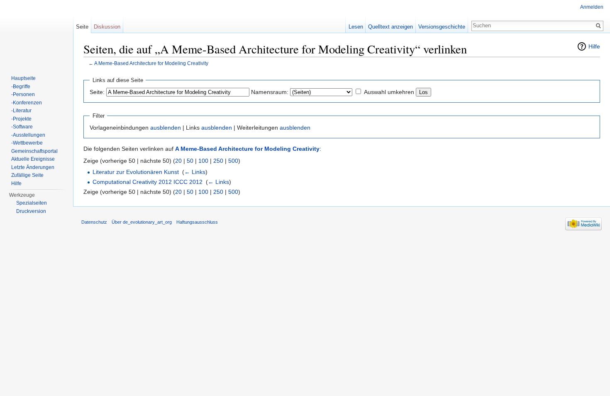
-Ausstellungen (28, 135)
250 (218, 160)
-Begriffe (20, 86)
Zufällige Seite (27, 175)
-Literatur (21, 110)
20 (178, 160)
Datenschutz (94, 222)
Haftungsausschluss (197, 222)
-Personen (23, 94)
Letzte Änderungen (32, 167)
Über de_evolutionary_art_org (142, 222)
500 (233, 160)
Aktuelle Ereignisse (33, 159)
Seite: (97, 92)
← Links (194, 172)
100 (203, 160)
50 (190, 160)
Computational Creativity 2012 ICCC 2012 (148, 182)
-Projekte (21, 119)
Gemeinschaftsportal (34, 151)
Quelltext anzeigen (390, 27)
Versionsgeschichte (441, 27)
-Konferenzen (26, 103)
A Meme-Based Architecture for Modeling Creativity (151, 63)
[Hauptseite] (36, 33)
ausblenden (165, 127)
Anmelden (591, 7)
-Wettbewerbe (27, 143)
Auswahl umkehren (389, 92)
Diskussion (107, 27)
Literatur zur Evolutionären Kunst (136, 172)
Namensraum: (269, 92)
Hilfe (594, 46)
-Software (22, 127)
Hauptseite (23, 78)
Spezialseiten (31, 203)
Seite (82, 27)
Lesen (356, 27)
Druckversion (31, 211)
